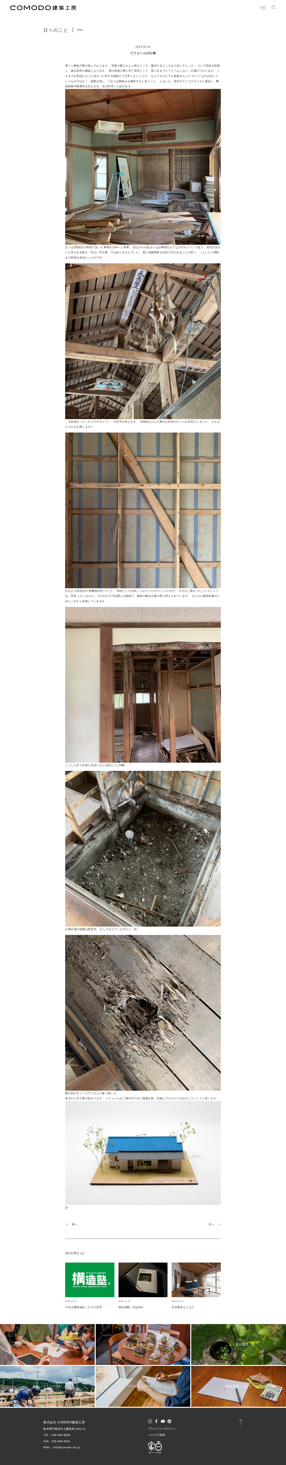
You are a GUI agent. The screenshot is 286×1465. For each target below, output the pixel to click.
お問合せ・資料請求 (260, 1455)
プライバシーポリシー (162, 1428)
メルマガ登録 (156, 1434)
